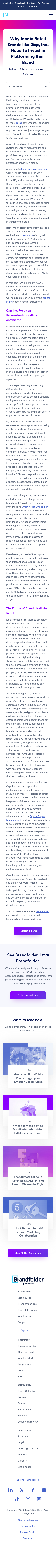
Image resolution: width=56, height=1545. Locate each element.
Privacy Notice (28, 1526)
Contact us (28, 1538)
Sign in (25, 1330)
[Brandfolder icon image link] (39, 1499)
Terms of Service (28, 1532)
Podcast (22, 1397)
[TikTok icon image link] (17, 1499)
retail (19, 122)
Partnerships (25, 1409)
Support (22, 1322)
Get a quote (24, 1297)
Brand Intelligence (28, 1309)
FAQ (20, 1370)
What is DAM (25, 1358)
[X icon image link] (21, 1490)
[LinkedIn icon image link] (10, 1490)
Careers (22, 1460)
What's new (24, 1316)
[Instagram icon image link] (28, 1499)
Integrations (24, 1364)
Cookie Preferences (28, 1519)
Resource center (27, 1345)
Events (21, 1403)
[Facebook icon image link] (33, 1490)
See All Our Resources (28, 1253)
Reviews (22, 1415)
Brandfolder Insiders (25, 3)
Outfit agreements (28, 1448)
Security (22, 1454)
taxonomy (27, 235)
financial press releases (34, 168)
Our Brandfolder (27, 1352)
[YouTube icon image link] (44, 1490)
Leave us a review (28, 1421)
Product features (27, 1303)
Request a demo (28, 930)
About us (23, 1436)
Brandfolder (42, 911)
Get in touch (25, 1466)
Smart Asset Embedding (34, 506)
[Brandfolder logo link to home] (4, 14)
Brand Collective (27, 1391)
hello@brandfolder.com (28, 1479)
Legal (21, 1442)
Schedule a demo (28, 995)
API (20, 1376)
